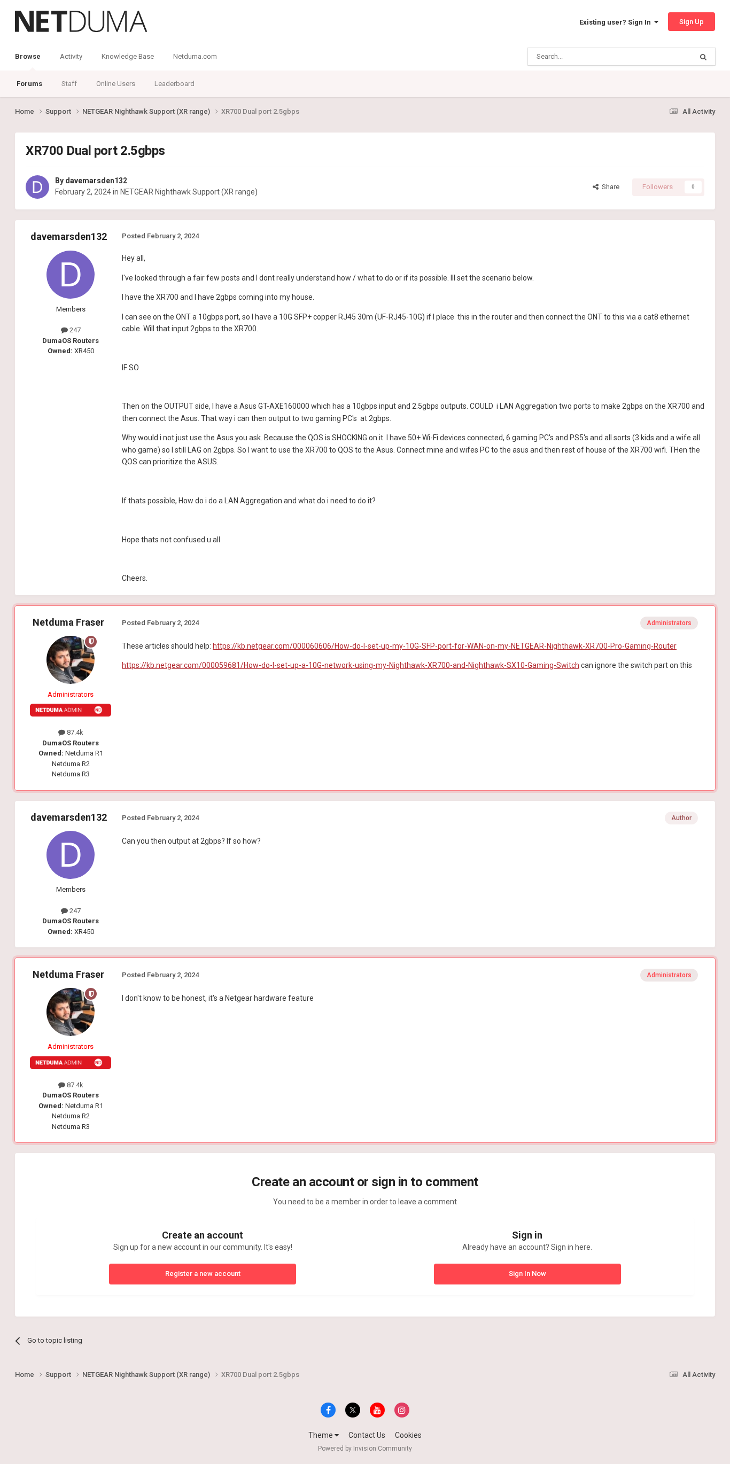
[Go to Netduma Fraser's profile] (70, 660)
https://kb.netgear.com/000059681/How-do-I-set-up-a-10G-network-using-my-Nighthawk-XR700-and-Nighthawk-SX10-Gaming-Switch (350, 665)
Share (609, 187)
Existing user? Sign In (616, 22)
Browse (28, 56)
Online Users (115, 84)
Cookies (408, 1435)
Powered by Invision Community (365, 1448)
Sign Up (691, 22)
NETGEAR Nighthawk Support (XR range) (189, 192)
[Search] (703, 56)
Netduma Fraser (68, 622)
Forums (29, 84)
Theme (321, 1435)
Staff (69, 84)
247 (74, 330)
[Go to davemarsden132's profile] (37, 187)
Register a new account (202, 1274)
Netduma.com (195, 56)
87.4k (74, 732)
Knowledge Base (128, 56)
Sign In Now (527, 1274)
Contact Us (366, 1435)
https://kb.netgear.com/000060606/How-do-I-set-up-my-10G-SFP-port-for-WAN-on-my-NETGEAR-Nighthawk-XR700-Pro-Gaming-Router (445, 646)
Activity (71, 56)
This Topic (662, 56)
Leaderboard (174, 84)
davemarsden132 (96, 180)
